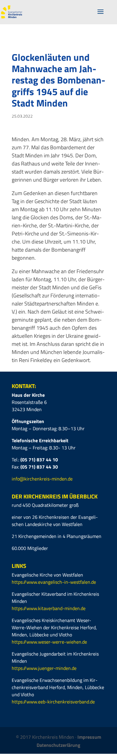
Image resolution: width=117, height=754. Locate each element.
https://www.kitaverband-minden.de (49, 608)
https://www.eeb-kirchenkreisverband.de (53, 701)
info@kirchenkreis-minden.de (42, 478)
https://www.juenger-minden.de (44, 668)
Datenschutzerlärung (58, 745)
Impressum (89, 737)
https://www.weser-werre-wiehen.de (49, 641)
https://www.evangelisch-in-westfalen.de (54, 582)
